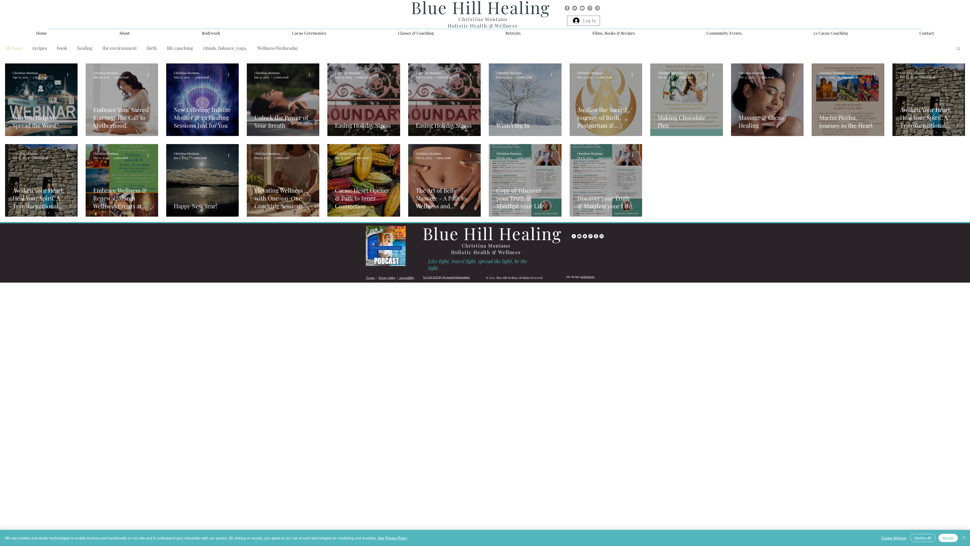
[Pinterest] (589, 8)
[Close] (964, 538)
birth (152, 48)
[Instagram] (597, 8)
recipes (39, 48)
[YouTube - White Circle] (579, 248)
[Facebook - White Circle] (596, 248)
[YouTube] (582, 8)
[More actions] (69, 75)
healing (84, 48)
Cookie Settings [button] (893, 537)
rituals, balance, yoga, (225, 48)
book (62, 48)
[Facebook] (567, 8)
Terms (370, 289)
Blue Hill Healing (492, 245)
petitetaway (587, 288)
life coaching (180, 48)
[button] (124, 33)
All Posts (13, 48)
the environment (120, 48)
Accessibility (406, 289)
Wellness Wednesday (277, 48)
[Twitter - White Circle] (585, 248)
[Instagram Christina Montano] (601, 248)
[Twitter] (574, 8)
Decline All (922, 537)
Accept (948, 537)
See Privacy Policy (392, 537)
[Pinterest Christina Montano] (590, 248)
